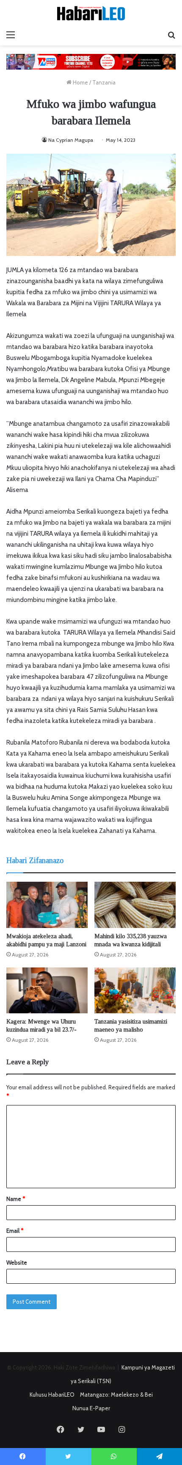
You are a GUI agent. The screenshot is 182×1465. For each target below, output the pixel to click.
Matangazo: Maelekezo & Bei (116, 1394)
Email (14, 1230)
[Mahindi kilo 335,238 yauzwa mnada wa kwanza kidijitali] (135, 905)
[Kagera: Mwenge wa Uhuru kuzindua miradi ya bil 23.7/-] (47, 990)
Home (80, 82)
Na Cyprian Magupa (71, 140)
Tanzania (104, 82)
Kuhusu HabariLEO (52, 1394)
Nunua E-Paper (91, 1408)
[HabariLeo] (91, 13)
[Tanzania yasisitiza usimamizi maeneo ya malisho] (135, 990)
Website (16, 1262)
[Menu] (10, 34)
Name (15, 1198)
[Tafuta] (171, 34)
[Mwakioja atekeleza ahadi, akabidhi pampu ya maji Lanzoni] (47, 905)
